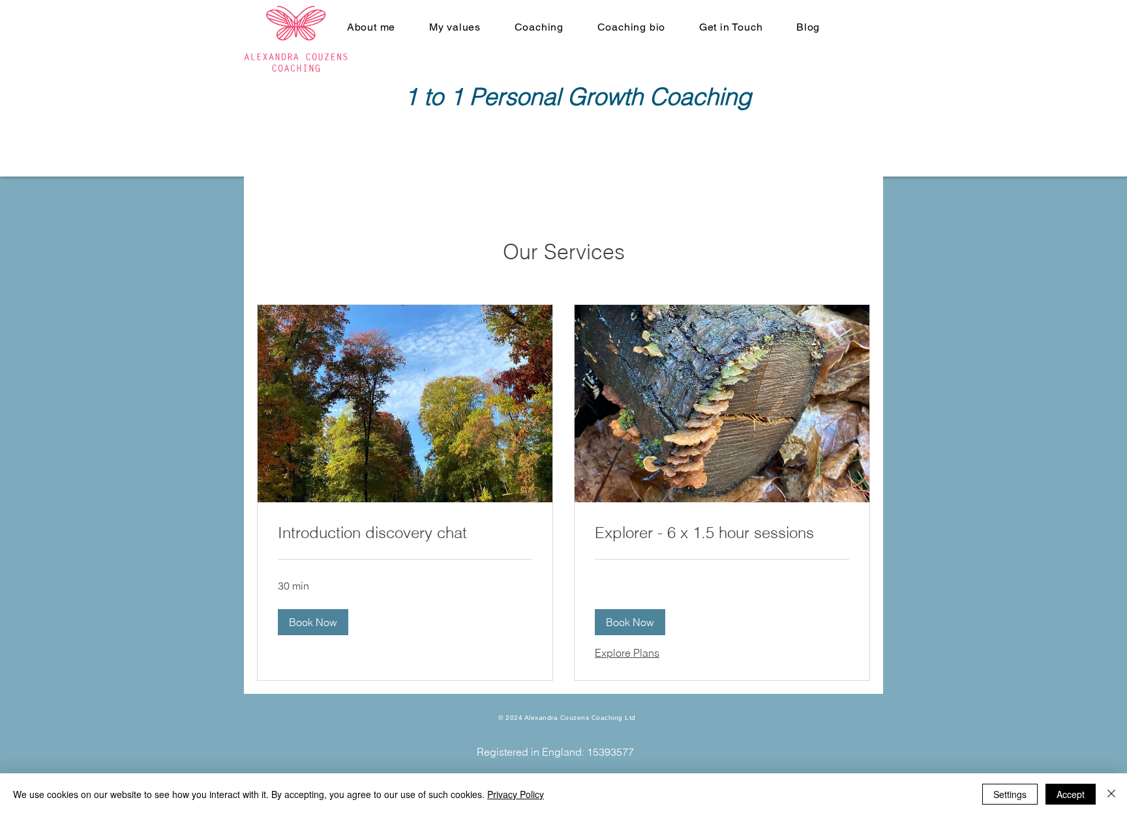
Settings (1010, 794)
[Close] (1111, 794)
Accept (1071, 794)
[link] (405, 532)
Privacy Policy (515, 794)
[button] (313, 622)
